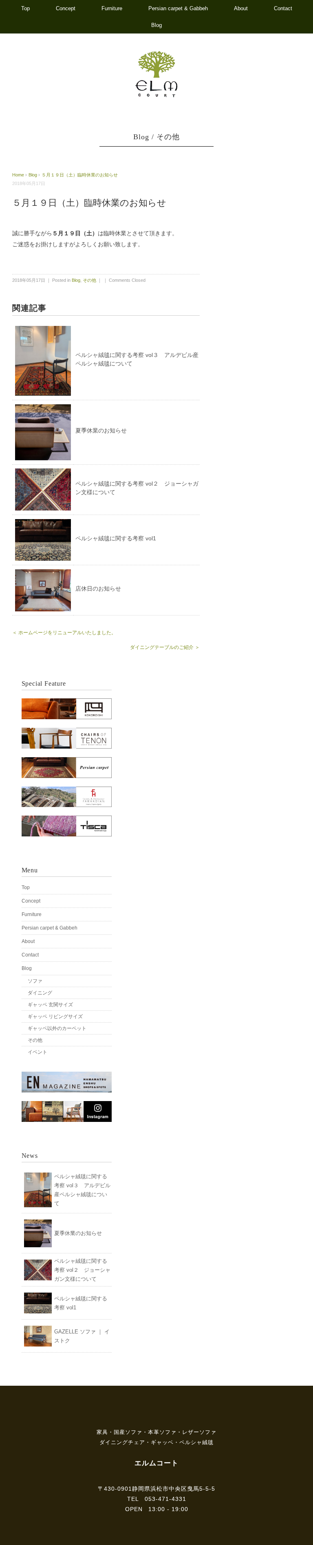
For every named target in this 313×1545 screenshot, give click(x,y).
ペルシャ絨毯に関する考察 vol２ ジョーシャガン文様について (82, 1270)
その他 (168, 137)
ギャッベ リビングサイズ (55, 1016)
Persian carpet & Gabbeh (178, 8)
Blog (156, 25)
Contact (283, 8)
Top (25, 8)
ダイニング (40, 993)
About (241, 8)
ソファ (35, 981)
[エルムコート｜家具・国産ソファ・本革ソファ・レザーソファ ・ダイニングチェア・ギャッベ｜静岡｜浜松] (156, 54)
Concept (65, 8)
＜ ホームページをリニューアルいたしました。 (64, 632)
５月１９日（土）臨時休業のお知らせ (80, 174)
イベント (37, 1052)
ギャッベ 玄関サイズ (50, 1005)
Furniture (111, 8)
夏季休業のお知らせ (101, 430)
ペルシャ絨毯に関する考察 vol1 (115, 538)
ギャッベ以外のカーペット (57, 1028)
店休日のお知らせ (98, 588)
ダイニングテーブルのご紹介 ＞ (165, 647)
